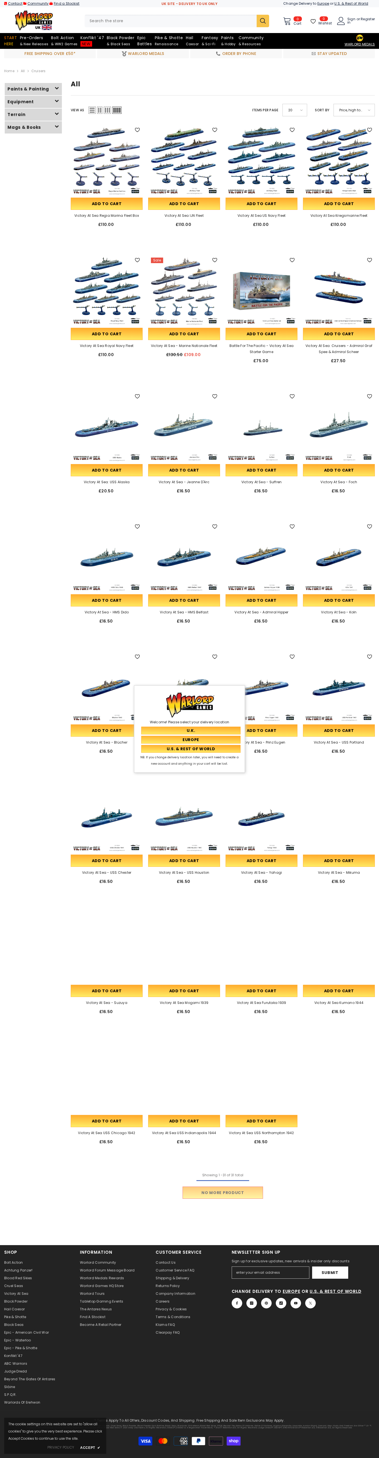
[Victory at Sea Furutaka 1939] (261, 948)
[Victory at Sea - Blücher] (107, 687)
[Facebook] (237, 1303)
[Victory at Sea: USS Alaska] (107, 427)
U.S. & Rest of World (351, 3)
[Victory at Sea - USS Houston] (184, 817)
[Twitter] (310, 1303)
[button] (92, 110)
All (23, 71)
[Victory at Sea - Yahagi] (261, 817)
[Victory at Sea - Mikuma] (339, 817)
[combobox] (171, 21)
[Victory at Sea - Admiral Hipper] (261, 557)
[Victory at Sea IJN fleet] (184, 161)
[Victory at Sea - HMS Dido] (107, 557)
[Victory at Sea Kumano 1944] (339, 948)
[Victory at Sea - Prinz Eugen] (261, 687)
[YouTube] (295, 1303)
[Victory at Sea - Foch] (339, 427)
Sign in (351, 20)
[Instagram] (251, 1303)
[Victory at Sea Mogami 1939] (184, 948)
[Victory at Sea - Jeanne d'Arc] (184, 427)
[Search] (177, 21)
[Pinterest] (266, 1303)
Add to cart (107, 204)
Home (9, 71)
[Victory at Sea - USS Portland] (339, 687)
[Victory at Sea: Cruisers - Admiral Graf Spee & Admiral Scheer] (339, 291)
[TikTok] (281, 1303)
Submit (330, 1272)
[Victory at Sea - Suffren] (261, 427)
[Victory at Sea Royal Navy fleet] (107, 291)
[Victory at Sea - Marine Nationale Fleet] (184, 291)
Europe (323, 3)
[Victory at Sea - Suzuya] (107, 948)
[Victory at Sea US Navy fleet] (261, 161)
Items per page (265, 110)
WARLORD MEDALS (360, 44)
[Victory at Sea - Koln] (339, 557)
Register (368, 19)
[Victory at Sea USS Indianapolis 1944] (184, 1078)
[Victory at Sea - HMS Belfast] (184, 557)
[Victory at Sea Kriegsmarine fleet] (339, 161)
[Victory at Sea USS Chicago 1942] (107, 1078)
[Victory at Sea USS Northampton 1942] (261, 1078)
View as (77, 110)
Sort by (322, 110)
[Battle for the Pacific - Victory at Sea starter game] (261, 291)
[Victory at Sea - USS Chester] (107, 817)
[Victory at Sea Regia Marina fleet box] (107, 161)
